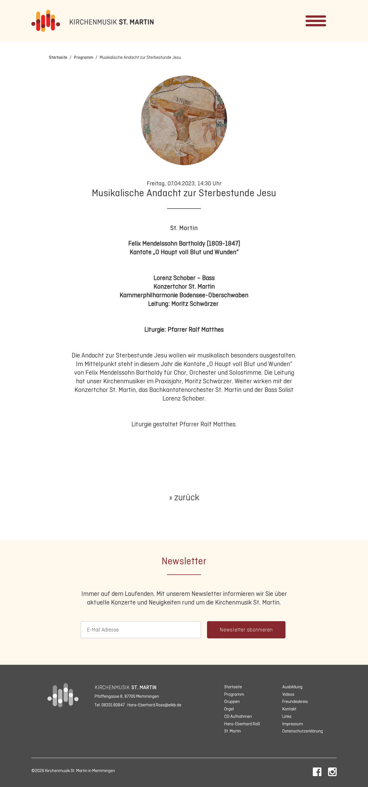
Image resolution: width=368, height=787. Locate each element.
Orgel (229, 708)
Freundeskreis (295, 701)
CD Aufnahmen (238, 716)
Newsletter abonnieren (246, 630)
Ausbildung (292, 686)
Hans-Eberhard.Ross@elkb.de (154, 704)
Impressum (292, 723)
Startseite (58, 57)
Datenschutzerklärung (302, 730)
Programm (83, 57)
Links (287, 716)
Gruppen (232, 701)
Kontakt (289, 708)
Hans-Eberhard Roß (242, 723)
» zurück (184, 497)
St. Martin (184, 228)
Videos (288, 694)
